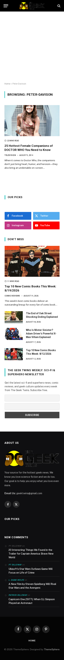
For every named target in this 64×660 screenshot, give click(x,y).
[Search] (58, 6)
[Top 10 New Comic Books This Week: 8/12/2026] (14, 354)
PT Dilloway (15, 565)
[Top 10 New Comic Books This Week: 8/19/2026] (32, 261)
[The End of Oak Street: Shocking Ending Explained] (14, 317)
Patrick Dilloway (18, 595)
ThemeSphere (52, 649)
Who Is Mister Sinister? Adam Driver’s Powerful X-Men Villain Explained (41, 334)
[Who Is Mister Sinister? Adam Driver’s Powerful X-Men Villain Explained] (14, 334)
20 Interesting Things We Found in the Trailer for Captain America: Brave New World (31, 554)
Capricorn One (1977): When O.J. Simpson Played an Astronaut (32, 601)
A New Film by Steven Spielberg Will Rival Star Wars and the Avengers (32, 586)
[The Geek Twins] (32, 6)
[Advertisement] (32, 47)
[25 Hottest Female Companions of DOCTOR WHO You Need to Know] (32, 120)
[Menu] (6, 6)
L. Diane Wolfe (16, 580)
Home (7, 84)
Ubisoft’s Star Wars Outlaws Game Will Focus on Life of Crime (31, 571)
